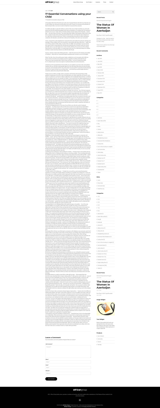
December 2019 (101, 78)
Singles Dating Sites (102, 166)
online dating (100, 152)
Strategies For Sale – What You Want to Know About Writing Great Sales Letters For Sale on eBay (105, 40)
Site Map (99, 344)
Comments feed (101, 185)
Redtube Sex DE (101, 163)
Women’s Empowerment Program (104, 20)
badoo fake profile (102, 120)
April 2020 (100, 67)
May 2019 (100, 93)
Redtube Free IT (101, 161)
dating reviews (101, 132)
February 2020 (101, 72)
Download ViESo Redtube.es (104, 140)
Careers (99, 341)
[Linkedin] (80, 400)
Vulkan (99, 172)
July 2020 (100, 58)
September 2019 (101, 87)
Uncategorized (101, 169)
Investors (98, 2)
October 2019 (101, 84)
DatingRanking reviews (102, 138)
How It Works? (101, 336)
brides (99, 126)
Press (104, 2)
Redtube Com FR (101, 158)
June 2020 (100, 61)
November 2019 (101, 81)
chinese (99, 129)
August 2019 (100, 90)
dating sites (100, 135)
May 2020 (100, 64)
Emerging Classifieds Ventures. (89, 406)
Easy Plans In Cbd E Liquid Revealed (104, 35)
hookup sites (100, 143)
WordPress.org (101, 188)
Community (100, 339)
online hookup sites (102, 155)
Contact (111, 2)
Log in (99, 180)
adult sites (100, 117)
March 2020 (100, 70)
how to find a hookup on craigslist (105, 146)
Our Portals (89, 2)
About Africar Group (78, 2)
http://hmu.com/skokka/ (65, 309)
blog (99, 123)
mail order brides (101, 149)
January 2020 (101, 75)
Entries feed (100, 183)
